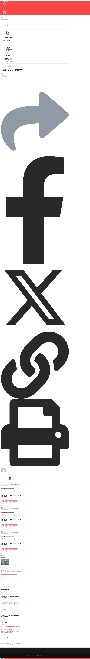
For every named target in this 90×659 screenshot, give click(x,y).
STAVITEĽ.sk (5, 11)
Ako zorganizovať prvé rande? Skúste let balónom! (9, 574)
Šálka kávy (4, 13)
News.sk (4, 12)
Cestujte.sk (5, 14)
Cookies (2, 658)
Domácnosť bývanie (8, 37)
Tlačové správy (8, 34)
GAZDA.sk (4, 6)
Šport (7, 31)
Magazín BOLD (5, 3)
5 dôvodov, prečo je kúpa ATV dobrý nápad (7, 488)
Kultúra (7, 32)
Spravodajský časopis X (45, 655)
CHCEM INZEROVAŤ (6, 1)
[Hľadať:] (6, 479)
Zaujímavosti (8, 33)
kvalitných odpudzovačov (9, 626)
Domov (2, 66)
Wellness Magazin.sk (6, 5)
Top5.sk (4, 10)
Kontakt (4, 2)
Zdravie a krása (7, 39)
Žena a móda (7, 40)
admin (3, 75)
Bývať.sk (4, 9)
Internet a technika (8, 42)
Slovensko (7, 27)
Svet (8, 48)
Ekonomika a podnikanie (10, 30)
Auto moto (6, 36)
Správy (5, 25)
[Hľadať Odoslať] (10, 478)
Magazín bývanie (5, 4)
